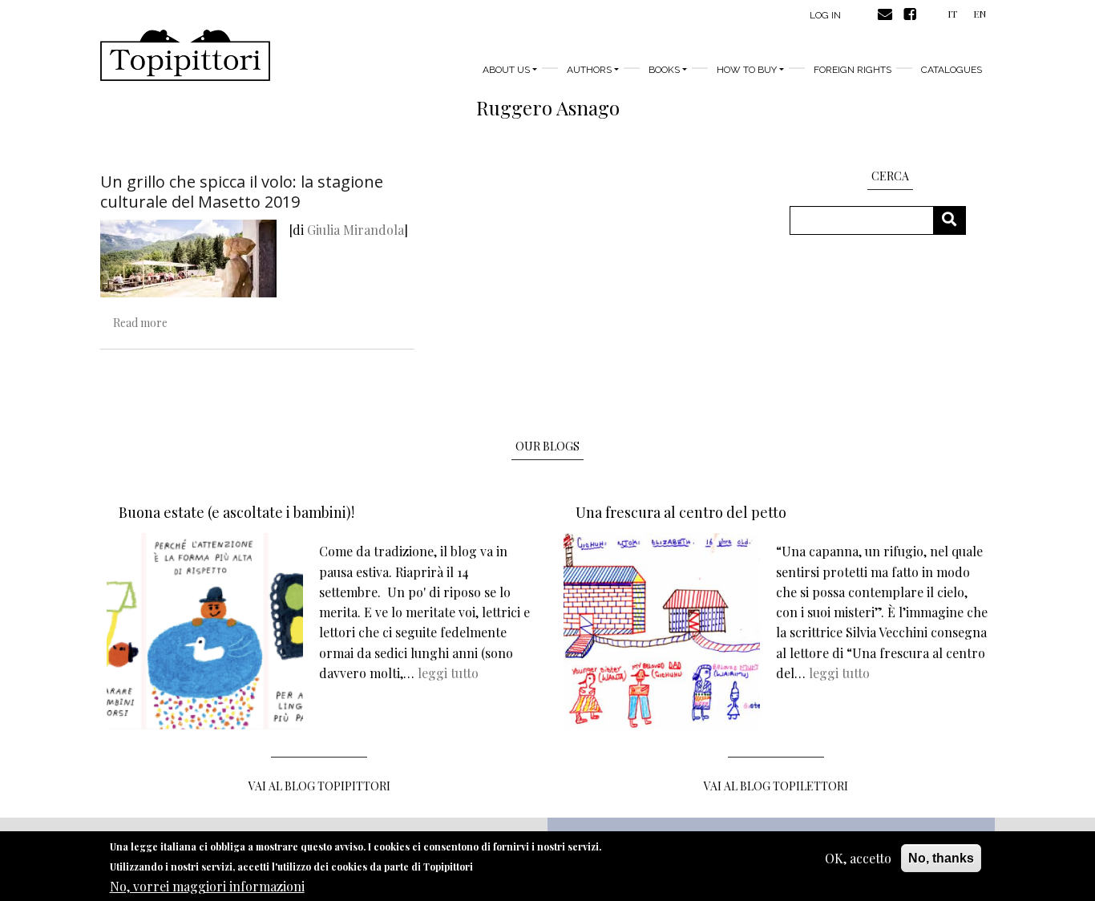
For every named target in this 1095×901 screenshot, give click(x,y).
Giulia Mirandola (355, 229)
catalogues (951, 69)
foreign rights (852, 69)
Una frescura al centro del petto (681, 512)
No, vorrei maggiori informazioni (207, 885)
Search (955, 220)
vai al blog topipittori (319, 786)
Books (664, 69)
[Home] (185, 55)
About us (506, 69)
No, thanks (941, 858)
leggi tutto (448, 673)
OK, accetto (858, 858)
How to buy (747, 69)
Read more (140, 322)
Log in (825, 15)
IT (952, 13)
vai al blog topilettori (776, 786)
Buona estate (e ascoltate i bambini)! (236, 512)
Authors (589, 69)
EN (979, 13)
